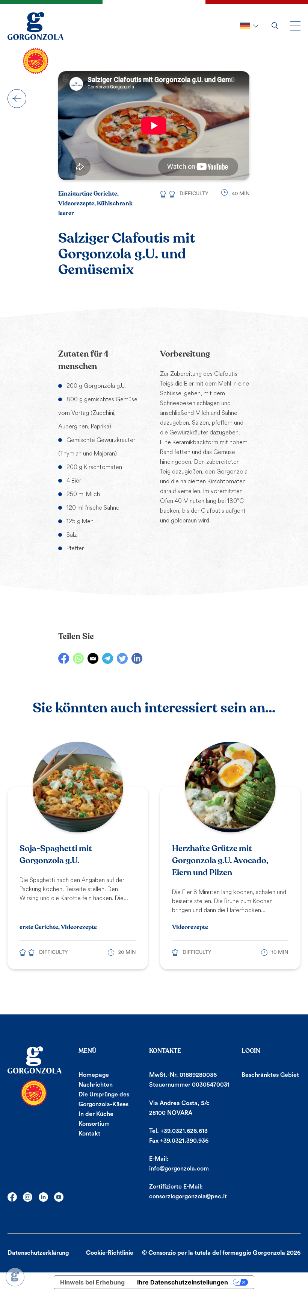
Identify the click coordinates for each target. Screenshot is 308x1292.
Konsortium (94, 1124)
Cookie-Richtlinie (109, 1253)
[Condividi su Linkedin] (136, 658)
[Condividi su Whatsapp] (78, 658)
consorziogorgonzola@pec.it (188, 1196)
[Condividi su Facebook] (63, 658)
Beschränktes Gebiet (270, 1075)
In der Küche (96, 1114)
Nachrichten (96, 1085)
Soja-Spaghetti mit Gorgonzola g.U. (56, 854)
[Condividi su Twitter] (122, 658)
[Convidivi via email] (93, 658)
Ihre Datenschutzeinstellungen (182, 1282)
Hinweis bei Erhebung (92, 1282)
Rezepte (17, 98)
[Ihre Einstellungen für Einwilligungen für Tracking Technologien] (15, 1277)
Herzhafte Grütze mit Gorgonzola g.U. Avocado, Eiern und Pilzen (220, 860)
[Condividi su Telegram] (107, 658)
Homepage (94, 1075)
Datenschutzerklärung (38, 1253)
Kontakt (89, 1134)
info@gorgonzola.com (179, 1169)
